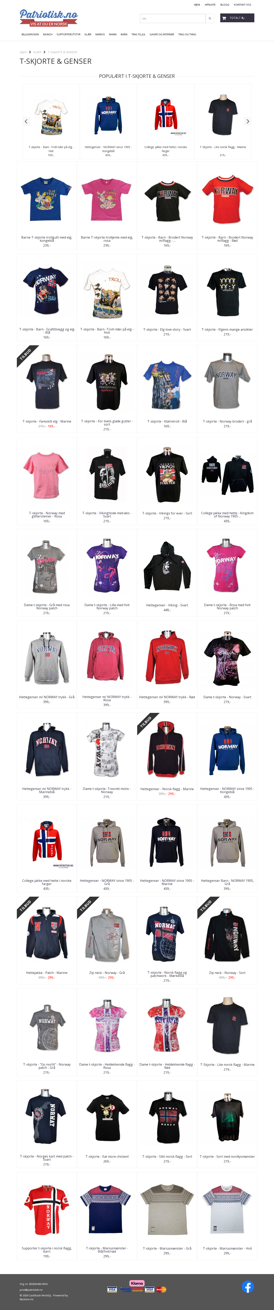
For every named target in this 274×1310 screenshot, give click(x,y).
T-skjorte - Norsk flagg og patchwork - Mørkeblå (167, 974)
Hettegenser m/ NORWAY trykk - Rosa (107, 698)
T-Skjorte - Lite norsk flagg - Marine (223, 147)
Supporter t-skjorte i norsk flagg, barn (47, 1250)
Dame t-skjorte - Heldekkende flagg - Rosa (107, 1066)
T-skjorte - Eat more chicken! (107, 1156)
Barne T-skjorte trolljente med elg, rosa (107, 239)
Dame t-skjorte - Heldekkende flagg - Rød (167, 1066)
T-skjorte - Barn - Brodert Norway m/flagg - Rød (227, 239)
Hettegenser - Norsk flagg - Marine (167, 789)
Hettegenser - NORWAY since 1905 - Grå (107, 882)
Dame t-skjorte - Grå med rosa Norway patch (47, 606)
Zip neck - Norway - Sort (227, 972)
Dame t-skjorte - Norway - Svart (227, 697)
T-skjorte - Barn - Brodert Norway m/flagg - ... (167, 239)
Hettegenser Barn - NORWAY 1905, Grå (227, 882)
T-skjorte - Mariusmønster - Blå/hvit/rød (107, 1250)
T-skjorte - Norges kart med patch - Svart (47, 1158)
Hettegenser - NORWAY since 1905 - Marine (167, 882)
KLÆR (37, 52)
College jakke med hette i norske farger (165, 149)
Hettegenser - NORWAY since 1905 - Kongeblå (108, 149)
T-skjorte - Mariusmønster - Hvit (227, 1248)
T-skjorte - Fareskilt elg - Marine (46, 421)
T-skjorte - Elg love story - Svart (167, 329)
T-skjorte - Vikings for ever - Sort (167, 513)
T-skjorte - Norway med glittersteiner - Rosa (47, 514)
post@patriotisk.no (31, 1290)
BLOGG (224, 4)
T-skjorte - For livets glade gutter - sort (107, 423)
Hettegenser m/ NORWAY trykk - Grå (46, 697)
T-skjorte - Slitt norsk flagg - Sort (167, 1156)
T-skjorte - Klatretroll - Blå (167, 421)
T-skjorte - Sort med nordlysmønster (227, 1156)
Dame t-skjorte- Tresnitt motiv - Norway (107, 790)
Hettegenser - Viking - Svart (167, 605)
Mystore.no (26, 1299)
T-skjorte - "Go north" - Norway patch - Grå (47, 1066)
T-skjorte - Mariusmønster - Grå (167, 1248)
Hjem (23, 52)
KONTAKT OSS (242, 4)
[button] (26, 121)
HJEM (197, 4)
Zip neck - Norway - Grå (107, 972)
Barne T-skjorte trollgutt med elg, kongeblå (46, 239)
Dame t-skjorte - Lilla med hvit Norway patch (107, 606)
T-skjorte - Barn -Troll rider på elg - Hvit (51, 149)
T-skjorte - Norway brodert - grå (227, 421)
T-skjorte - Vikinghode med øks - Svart (107, 514)
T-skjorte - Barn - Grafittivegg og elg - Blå (46, 331)
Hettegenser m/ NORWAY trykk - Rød (167, 697)
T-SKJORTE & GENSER (62, 52)
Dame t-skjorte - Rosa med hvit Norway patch (227, 606)
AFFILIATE (210, 4)
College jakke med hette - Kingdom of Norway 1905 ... (227, 514)
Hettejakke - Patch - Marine (46, 972)
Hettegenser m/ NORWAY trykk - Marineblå (46, 790)
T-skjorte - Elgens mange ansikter (227, 329)
